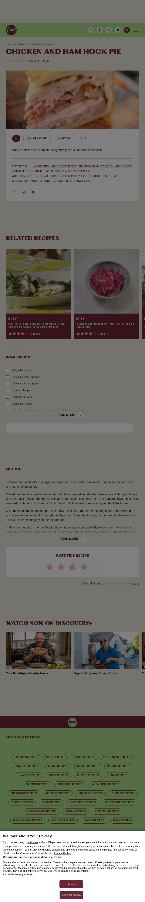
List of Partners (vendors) (18, 874)
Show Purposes (71, 895)
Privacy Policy (62, 853)
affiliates (33, 842)
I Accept (71, 884)
